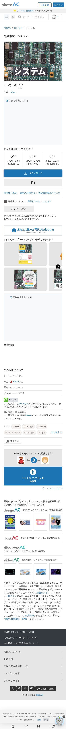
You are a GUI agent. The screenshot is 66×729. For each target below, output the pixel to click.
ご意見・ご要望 (47, 688)
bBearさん (24, 403)
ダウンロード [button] (35, 173)
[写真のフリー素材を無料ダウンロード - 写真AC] (10, 4)
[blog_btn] (32, 688)
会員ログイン (43, 592)
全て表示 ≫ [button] (56, 432)
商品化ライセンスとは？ (39, 201)
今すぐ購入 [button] (21, 208)
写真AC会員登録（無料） (16, 618)
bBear (13, 92)
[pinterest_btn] (25, 688)
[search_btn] (19, 17)
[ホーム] (13, 726)
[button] (45, 4)
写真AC (7, 27)
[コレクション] (38, 726)
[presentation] (58, 522)
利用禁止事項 (10, 193)
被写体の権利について (49, 193)
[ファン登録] (26, 726)
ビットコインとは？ (52, 488)
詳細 (39, 720)
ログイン (12, 596)
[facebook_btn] (18, 688)
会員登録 (29, 615)
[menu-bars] (6, 17)
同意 (46, 720)
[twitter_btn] (13, 688)
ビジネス (18, 27)
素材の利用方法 (27, 193)
